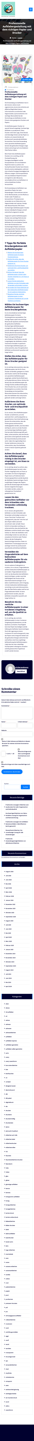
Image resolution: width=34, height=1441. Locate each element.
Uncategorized (10, 1357)
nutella (8, 1275)
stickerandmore (21, 667)
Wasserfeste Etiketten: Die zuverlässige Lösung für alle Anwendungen (14, 832)
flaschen (8, 1156)
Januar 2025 (9, 949)
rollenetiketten (10, 1320)
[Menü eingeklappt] (31, 9)
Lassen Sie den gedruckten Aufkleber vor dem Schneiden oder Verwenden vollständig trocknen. (18, 283)
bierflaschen (10, 1073)
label (7, 1229)
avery (7, 1057)
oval (7, 1283)
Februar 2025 (10, 945)
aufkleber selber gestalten (14, 1049)
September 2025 (11, 917)
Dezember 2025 (10, 904)
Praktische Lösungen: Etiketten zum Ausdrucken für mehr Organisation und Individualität (17, 807)
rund (7, 1328)
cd (6, 1078)
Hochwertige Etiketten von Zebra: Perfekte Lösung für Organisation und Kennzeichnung (16, 815)
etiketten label (10, 1139)
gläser (7, 1180)
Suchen (6, 784)
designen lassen (11, 1086)
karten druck (10, 1213)
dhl (7, 1094)
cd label (8, 1082)
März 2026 (9, 892)
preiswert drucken (11, 1303)
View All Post (21, 671)
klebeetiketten (10, 1221)
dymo (7, 1127)
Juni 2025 (9, 929)
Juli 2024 (8, 974)
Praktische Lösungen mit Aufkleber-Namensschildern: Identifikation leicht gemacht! (17, 824)
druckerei (9, 1114)
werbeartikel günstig (12, 1389)
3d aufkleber (10, 1012)
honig (7, 1201)
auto (7, 1053)
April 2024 (9, 986)
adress (8, 1020)
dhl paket (9, 1098)
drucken (8, 1110)
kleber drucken (10, 1225)
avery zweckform (11, 1061)
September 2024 (11, 966)
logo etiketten (10, 1250)
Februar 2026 (10, 896)
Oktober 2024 (10, 962)
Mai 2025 (8, 933)
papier (20, 38)
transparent (9, 1352)
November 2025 (10, 908)
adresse (8, 1024)
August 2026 (9, 871)
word (7, 1402)
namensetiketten (11, 1270)
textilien (8, 1348)
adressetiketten (11, 1032)
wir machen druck (11, 1398)
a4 (6, 1016)
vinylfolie (9, 1373)
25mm (8, 1008)
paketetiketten (10, 1287)
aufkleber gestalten (12, 1045)
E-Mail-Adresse (23, 722)
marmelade (9, 1254)
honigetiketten (10, 1209)
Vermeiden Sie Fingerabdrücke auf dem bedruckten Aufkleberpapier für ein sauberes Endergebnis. (18, 290)
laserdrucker (10, 1238)
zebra (7, 1406)
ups (7, 1361)
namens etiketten (11, 1266)
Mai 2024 (8, 982)
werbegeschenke (11, 1393)
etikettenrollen (10, 1147)
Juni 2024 (9, 978)
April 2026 (9, 888)
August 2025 (9, 921)
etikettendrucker (11, 1143)
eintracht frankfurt (12, 1131)
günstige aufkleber (12, 1184)
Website (4, 730)
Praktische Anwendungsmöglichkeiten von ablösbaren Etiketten (16, 841)
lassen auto (9, 1242)
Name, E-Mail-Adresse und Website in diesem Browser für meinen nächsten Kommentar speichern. (16, 743)
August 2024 (9, 970)
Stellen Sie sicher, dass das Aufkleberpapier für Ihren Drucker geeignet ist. (18, 261)
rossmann (9, 1324)
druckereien (9, 1123)
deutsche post (10, 1090)
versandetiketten (11, 1365)
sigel (7, 1336)
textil (7, 1344)
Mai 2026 (8, 884)
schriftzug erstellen (12, 1332)
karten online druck (12, 1217)
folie (7, 1168)
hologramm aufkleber (13, 1197)
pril (7, 1307)
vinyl (7, 1369)
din (7, 1106)
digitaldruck (9, 1102)
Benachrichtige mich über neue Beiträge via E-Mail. (15, 765)
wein (7, 1385)
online (8, 1279)
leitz (7, 1246)
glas (7, 1176)
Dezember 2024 (10, 953)
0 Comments (10, 90)
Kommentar (5, 706)
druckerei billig (10, 1119)
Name (3, 722)
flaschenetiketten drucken (14, 1160)
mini (7, 1258)
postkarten (9, 1299)
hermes (8, 1192)
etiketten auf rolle (11, 1135)
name (7, 1262)
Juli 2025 (8, 925)
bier (7, 1069)
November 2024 (10, 958)
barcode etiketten (11, 1065)
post (7, 1295)
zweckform (9, 1410)
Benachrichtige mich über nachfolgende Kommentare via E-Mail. (24, 754)
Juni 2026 (9, 880)
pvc (7, 1311)
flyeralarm (9, 1164)
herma (8, 1188)
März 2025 (9, 941)
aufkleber (9, 1037)
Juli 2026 (8, 876)
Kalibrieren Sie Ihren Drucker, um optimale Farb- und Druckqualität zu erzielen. (18, 268)
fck (7, 1151)
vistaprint (9, 1381)
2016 (7, 1004)
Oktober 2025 (10, 912)
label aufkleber (10, 1233)
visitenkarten (10, 1377)
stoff (7, 1340)
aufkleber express (11, 1041)
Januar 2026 (9, 900)
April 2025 (9, 937)
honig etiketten (11, 1205)
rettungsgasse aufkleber (13, 1316)
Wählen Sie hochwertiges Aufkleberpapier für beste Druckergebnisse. (16, 255)
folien (7, 1172)
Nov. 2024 (27, 79)
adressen (8, 1028)
